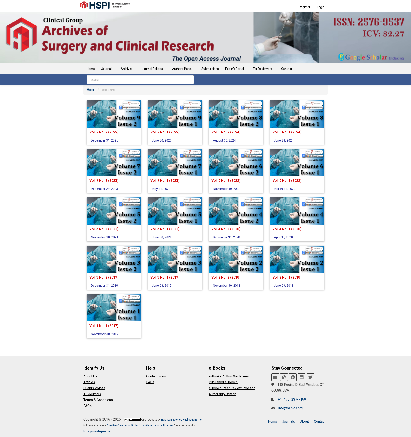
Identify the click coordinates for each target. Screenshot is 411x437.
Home (91, 68)
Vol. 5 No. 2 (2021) (103, 229)
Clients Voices (94, 388)
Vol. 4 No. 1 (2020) (287, 229)
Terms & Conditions (98, 400)
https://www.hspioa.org (97, 431)
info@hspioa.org (290, 408)
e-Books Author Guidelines (229, 376)
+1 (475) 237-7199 (292, 399)
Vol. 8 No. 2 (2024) (225, 132)
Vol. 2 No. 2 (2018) (225, 277)
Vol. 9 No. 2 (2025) (103, 132)
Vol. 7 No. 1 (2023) (164, 181)
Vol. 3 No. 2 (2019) (103, 277)
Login (320, 7)
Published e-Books (223, 382)
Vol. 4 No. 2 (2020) (225, 229)
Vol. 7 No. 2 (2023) (103, 181)
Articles (89, 382)
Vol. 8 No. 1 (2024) (287, 132)
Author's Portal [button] (182, 68)
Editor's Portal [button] (234, 68)
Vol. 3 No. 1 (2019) (164, 277)
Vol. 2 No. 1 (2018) (287, 277)
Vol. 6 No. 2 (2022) (225, 181)
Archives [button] (127, 68)
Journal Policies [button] (153, 68)
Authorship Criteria (222, 394)
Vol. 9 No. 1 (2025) (164, 132)
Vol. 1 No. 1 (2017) (103, 326)
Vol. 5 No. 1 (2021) (164, 229)
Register (304, 7)
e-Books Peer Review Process (232, 388)
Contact (286, 68)
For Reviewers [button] (263, 68)
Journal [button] (106, 68)
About (304, 421)
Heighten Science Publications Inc (181, 419)
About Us (90, 376)
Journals (288, 421)
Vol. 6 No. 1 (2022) (287, 181)
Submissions (210, 68)
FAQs (87, 406)
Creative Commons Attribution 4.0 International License (140, 425)
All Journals (92, 394)
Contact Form (156, 376)
